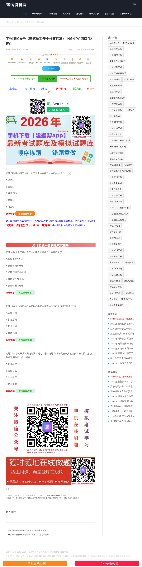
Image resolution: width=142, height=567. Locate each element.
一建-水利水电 (116, 201)
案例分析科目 (115, 262)
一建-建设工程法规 (118, 146)
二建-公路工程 (116, 67)
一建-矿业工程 (116, 177)
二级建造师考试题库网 (33, 556)
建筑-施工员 (126, 299)
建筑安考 (66, 13)
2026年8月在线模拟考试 (24, 79)
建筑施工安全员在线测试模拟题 (123, 358)
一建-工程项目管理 (118, 73)
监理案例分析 (115, 231)
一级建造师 (37, 13)
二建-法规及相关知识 (119, 213)
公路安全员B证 (116, 109)
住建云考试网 (125, 556)
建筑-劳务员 (115, 225)
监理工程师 (109, 13)
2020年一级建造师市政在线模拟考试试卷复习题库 (123, 401)
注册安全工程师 (126, 13)
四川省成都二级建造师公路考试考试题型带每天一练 (123, 406)
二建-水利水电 (116, 268)
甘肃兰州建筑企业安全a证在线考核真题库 (123, 416)
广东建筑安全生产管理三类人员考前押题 (123, 386)
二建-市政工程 (116, 195)
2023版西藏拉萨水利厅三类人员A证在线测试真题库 (123, 323)
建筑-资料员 (115, 292)
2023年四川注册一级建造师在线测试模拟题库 (123, 343)
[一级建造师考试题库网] (16, 4)
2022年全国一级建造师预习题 (123, 411)
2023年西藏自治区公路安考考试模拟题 (123, 338)
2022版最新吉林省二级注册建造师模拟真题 (123, 381)
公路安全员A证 (116, 183)
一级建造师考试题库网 (77, 556)
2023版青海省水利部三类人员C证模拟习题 (123, 348)
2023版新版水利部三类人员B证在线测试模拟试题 (123, 353)
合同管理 (113, 299)
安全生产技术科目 (117, 61)
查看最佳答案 (25, 213)
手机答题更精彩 (47, 79)
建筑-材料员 (115, 91)
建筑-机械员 (115, 280)
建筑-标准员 (115, 79)
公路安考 (80, 13)
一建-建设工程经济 (118, 219)
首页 (25, 13)
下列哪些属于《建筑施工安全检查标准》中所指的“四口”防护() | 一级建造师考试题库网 (47, 498)
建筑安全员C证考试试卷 (122, 333)
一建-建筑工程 (116, 55)
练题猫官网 (10, 556)
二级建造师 (52, 13)
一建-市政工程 (116, 128)
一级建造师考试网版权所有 (38, 551)
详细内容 (40, 22)
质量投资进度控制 (117, 97)
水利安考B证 (128, 42)
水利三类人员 (115, 189)
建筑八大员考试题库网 (110, 556)
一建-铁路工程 (116, 103)
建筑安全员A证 (116, 158)
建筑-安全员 (115, 238)
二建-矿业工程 (116, 250)
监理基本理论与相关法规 (120, 170)
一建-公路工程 (116, 274)
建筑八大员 (94, 13)
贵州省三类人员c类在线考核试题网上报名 (123, 421)
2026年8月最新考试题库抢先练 (74, 79)
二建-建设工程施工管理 (120, 140)
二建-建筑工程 (116, 122)
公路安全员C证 (116, 305)
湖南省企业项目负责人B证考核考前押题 (29, 530)
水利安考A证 (115, 116)
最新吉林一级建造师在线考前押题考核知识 (30, 534)
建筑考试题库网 (49, 556)
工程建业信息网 (62, 556)
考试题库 (128, 164)
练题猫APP (20, 556)
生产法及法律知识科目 (119, 207)
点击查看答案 (25, 292)
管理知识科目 (115, 134)
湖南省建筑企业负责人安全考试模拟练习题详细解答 (123, 391)
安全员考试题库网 (94, 556)
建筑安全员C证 (27, 22)
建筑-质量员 (115, 164)
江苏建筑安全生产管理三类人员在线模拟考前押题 (123, 328)
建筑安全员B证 (116, 85)
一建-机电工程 (116, 256)
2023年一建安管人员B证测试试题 (123, 363)
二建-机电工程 (116, 48)
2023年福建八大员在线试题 (123, 396)
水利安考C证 (115, 244)
